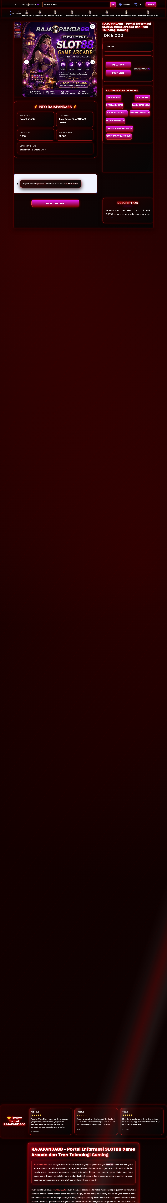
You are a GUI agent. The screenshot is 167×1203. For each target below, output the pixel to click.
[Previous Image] (26, 62)
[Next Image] (93, 62)
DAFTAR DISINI (118, 65)
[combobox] (76, 4)
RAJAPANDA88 (55, 203)
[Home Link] (30, 4)
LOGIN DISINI (118, 73)
